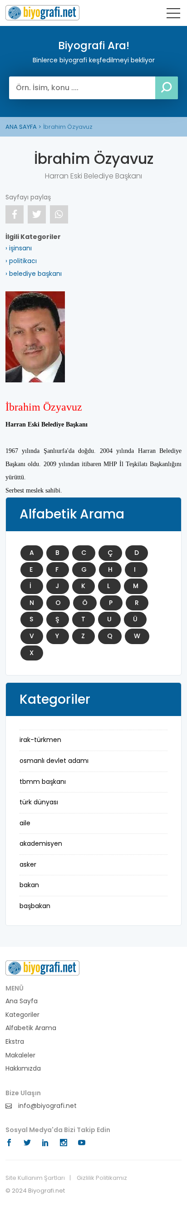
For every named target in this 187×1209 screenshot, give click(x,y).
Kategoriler (22, 1015)
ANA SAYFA (21, 126)
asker (28, 864)
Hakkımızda (23, 1068)
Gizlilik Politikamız (102, 1178)
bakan (29, 884)
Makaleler (20, 1055)
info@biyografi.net (46, 1106)
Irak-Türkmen (40, 739)
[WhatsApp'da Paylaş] (59, 214)
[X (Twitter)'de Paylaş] (37, 214)
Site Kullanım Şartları (35, 1178)
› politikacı (21, 260)
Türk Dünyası (39, 802)
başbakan (35, 905)
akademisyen (41, 843)
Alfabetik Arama (30, 1028)
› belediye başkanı (33, 273)
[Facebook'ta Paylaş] (14, 214)
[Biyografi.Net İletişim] (42, 967)
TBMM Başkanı (43, 781)
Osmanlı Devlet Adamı (54, 760)
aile (25, 823)
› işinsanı (18, 248)
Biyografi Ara (42, 13)
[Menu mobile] (173, 15)
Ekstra (14, 1041)
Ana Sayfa (21, 1001)
